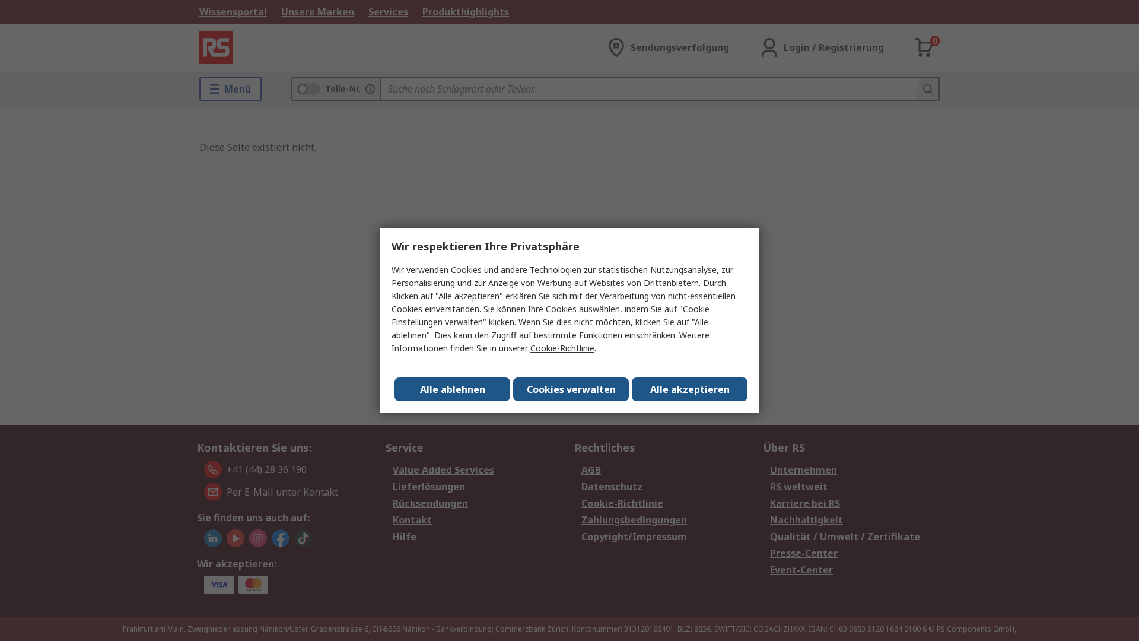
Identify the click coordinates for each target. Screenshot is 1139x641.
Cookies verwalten (571, 389)
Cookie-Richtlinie (562, 348)
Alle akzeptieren (690, 389)
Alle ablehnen (452, 389)
